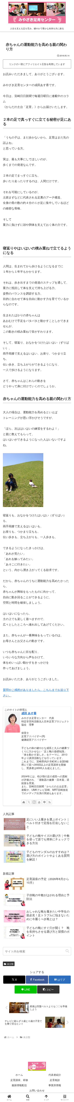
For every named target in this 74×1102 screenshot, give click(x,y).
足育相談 (55, 1080)
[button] (67, 951)
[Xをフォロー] (29, 802)
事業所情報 (54, 1085)
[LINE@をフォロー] (44, 802)
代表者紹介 (54, 1074)
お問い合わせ (37, 1090)
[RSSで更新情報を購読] (49, 802)
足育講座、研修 (19, 1080)
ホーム (19, 1074)
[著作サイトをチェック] (23, 802)
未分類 (10, 963)
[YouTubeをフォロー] (39, 802)
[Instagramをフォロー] (34, 802)
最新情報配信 (19, 1085)
